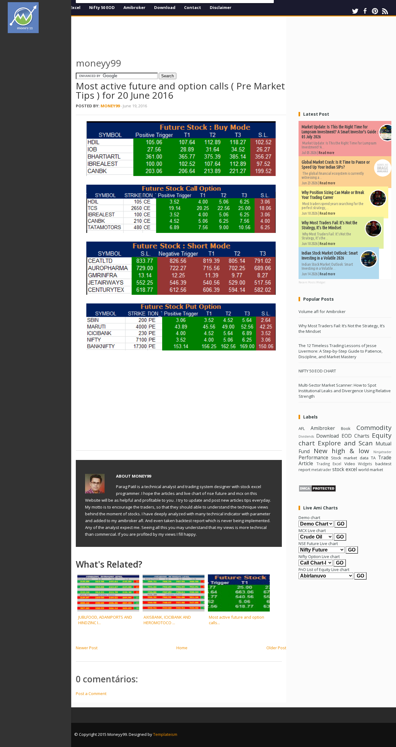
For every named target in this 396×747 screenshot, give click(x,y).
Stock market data (349, 458)
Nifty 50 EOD (102, 7)
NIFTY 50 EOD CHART (317, 371)
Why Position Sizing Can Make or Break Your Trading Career (333, 195)
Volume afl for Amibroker (322, 311)
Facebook (365, 11)
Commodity (373, 427)
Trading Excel (329, 463)
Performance (313, 457)
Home (181, 647)
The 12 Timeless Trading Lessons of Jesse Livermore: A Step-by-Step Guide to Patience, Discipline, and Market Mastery (340, 351)
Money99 (110, 106)
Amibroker (134, 7)
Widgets (365, 463)
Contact (192, 7)
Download (164, 7)
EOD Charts (355, 435)
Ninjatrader (382, 452)
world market (370, 469)
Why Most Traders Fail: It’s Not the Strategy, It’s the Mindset (329, 225)
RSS (385, 11)
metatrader (321, 469)
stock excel (344, 469)
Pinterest (375, 11)
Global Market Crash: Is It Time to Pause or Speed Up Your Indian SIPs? (336, 165)
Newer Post (86, 647)
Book (346, 428)
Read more (326, 153)
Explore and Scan (345, 443)
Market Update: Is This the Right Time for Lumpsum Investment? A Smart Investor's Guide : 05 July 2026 (340, 131)
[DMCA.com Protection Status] (317, 490)
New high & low (341, 450)
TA (373, 458)
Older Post (276, 647)
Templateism (165, 734)
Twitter (355, 11)
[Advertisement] (39, 131)
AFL (302, 428)
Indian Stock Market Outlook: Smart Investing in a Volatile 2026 (330, 255)
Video (349, 463)
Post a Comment (91, 693)
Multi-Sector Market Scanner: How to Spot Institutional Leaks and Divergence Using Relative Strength (345, 390)
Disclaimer (220, 7)
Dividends (306, 436)
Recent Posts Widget (312, 282)
